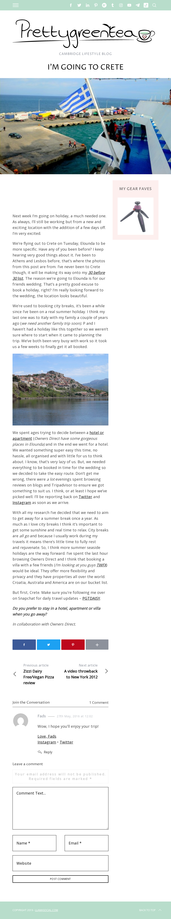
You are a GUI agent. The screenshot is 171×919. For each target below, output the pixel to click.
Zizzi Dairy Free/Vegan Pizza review (38, 674)
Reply (48, 752)
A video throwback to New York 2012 (81, 671)
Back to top (147, 910)
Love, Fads (47, 736)
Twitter (85, 496)
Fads (42, 716)
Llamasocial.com (46, 910)
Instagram (22, 502)
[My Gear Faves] (135, 216)
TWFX (101, 564)
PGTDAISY (91, 598)
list (20, 278)
